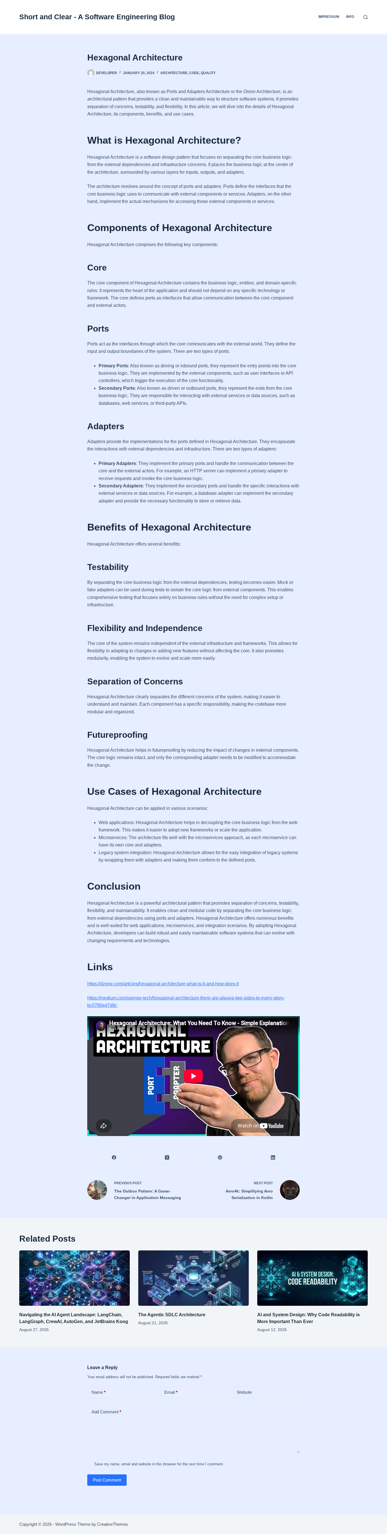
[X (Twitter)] (167, 1157)
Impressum (328, 17)
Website (244, 1392)
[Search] (365, 17)
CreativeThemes (112, 1524)
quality (208, 73)
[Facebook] (114, 1157)
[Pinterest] (220, 1157)
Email (171, 1392)
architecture (174, 73)
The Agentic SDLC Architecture (171, 1314)
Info (350, 17)
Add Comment (106, 1411)
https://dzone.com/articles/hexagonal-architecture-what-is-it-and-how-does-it (163, 983)
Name (99, 1392)
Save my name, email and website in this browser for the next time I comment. (159, 1464)
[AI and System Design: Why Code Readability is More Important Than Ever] (312, 1278)
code (194, 73)
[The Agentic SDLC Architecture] (193, 1278)
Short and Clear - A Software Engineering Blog (97, 17)
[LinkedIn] (273, 1157)
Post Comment (107, 1480)
